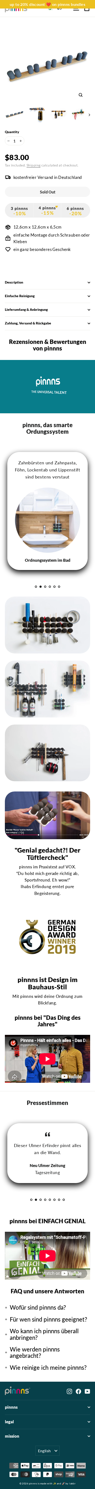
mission (12, 1436)
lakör (72, 1483)
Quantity (12, 132)
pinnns (11, 1407)
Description (14, 282)
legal (9, 1421)
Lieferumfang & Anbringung (26, 310)
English (44, 1450)
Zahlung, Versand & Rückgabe (28, 323)
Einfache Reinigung (20, 296)
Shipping (33, 165)
